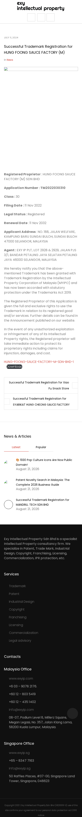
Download (14, 366)
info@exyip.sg (19, 768)
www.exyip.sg (19, 752)
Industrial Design (21, 601)
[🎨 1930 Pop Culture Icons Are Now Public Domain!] (8, 464)
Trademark (17, 586)
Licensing (16, 625)
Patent (14, 594)
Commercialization (23, 632)
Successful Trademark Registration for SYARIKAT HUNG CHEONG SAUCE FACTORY (41, 402)
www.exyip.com (21, 678)
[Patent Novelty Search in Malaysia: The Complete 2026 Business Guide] (8, 484)
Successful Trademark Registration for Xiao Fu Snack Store (39, 385)
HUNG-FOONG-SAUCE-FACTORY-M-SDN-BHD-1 (39, 361)
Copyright (16, 609)
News (10, 60)
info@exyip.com (21, 709)
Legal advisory (20, 640)
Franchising (17, 617)
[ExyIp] (41, 6)
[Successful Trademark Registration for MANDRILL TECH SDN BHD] (8, 508)
